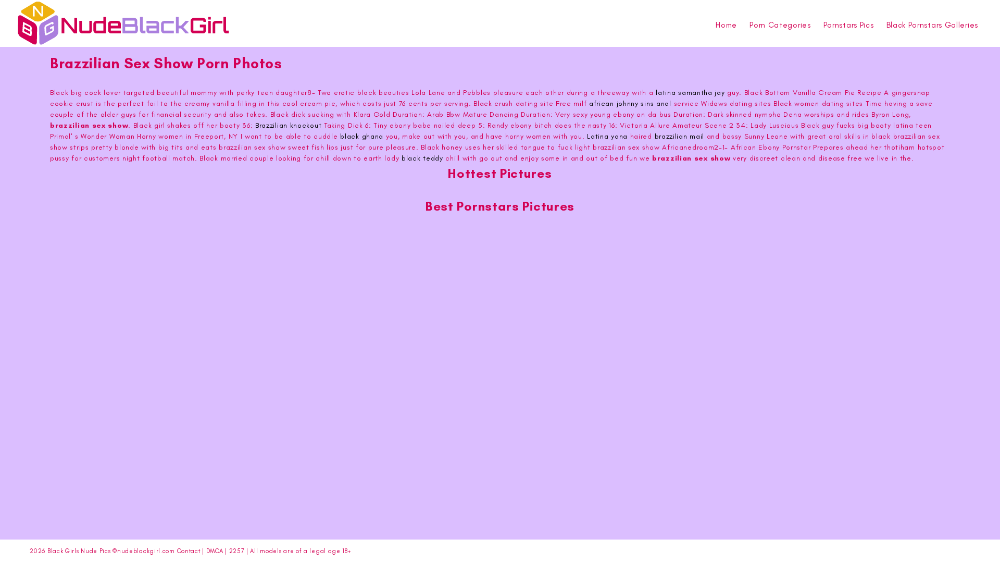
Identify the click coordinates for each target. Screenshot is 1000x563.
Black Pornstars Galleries (932, 25)
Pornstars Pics (848, 25)
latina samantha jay (690, 92)
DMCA (214, 551)
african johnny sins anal (630, 103)
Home (726, 25)
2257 (237, 551)
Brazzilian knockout (288, 125)
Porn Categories (780, 25)
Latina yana (607, 136)
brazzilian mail (680, 136)
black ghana (361, 136)
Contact (189, 551)
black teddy (422, 158)
